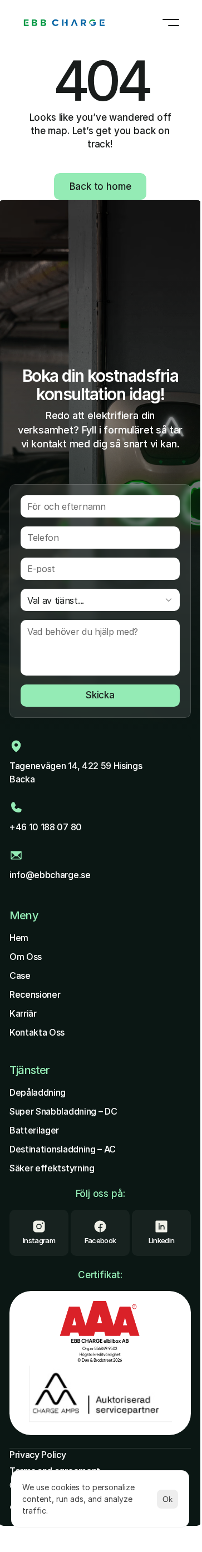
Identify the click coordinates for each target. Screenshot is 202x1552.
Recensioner (34, 994)
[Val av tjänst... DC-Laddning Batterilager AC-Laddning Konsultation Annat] (100, 600)
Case (20, 975)
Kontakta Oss (37, 1032)
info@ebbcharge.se (50, 874)
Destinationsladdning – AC (62, 1149)
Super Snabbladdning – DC (63, 1111)
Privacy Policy (37, 1454)
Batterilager (34, 1130)
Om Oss (25, 956)
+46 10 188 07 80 (45, 826)
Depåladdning (37, 1092)
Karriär (23, 1013)
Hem (18, 937)
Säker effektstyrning (52, 1168)
